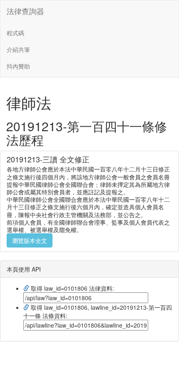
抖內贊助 (18, 66)
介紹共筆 (18, 49)
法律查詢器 (25, 10)
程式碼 (15, 33)
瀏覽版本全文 (29, 240)
